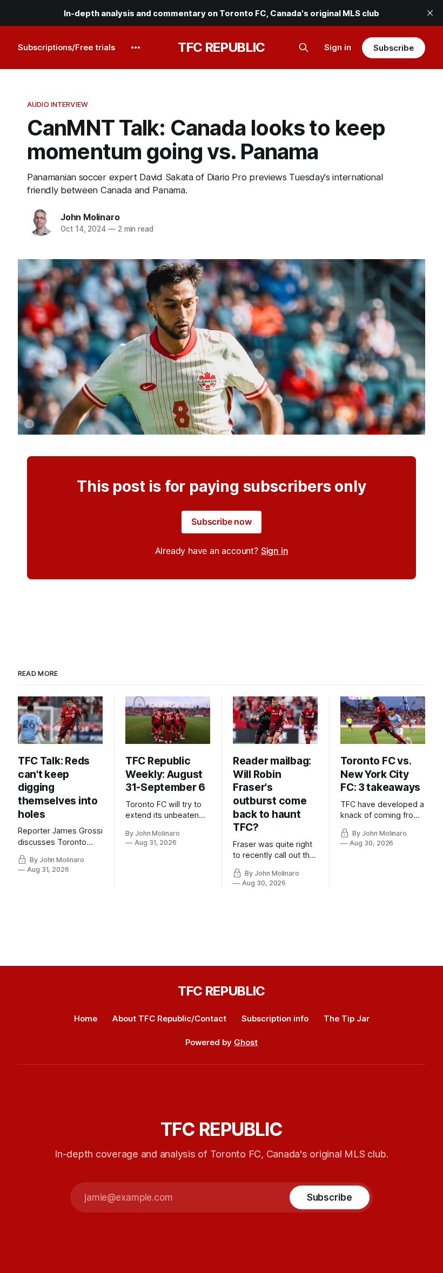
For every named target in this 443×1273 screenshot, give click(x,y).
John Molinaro (90, 217)
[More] (135, 47)
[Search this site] (303, 47)
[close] (430, 13)
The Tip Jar (347, 1018)
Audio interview (57, 104)
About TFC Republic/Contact (169, 1018)
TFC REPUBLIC (221, 47)
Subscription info (274, 1018)
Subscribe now (221, 521)
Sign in (337, 47)
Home (85, 1018)
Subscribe (393, 48)
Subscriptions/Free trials (66, 47)
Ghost (246, 1042)
